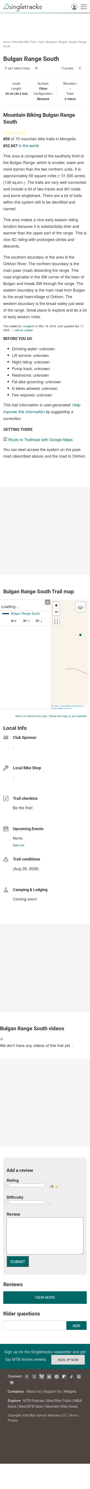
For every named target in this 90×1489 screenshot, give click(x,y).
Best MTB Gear (31, 1406)
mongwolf (28, 326)
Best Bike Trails (59, 1400)
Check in (40, 73)
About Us (33, 1391)
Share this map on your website (68, 716)
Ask (76, 1325)
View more (45, 1297)
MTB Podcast (33, 1400)
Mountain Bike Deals (61, 1406)
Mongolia (51, 42)
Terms (73, 1415)
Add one (18, 845)
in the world (29, 145)
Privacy (13, 1420)
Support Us (52, 1391)
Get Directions (19, 68)
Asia (41, 42)
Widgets (70, 1391)
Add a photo (47, 68)
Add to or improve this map (31, 716)
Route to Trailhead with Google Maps (40, 439)
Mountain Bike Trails (24, 42)
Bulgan (63, 42)
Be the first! (23, 807)
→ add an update (22, 330)
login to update (23, 875)
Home (6, 42)
